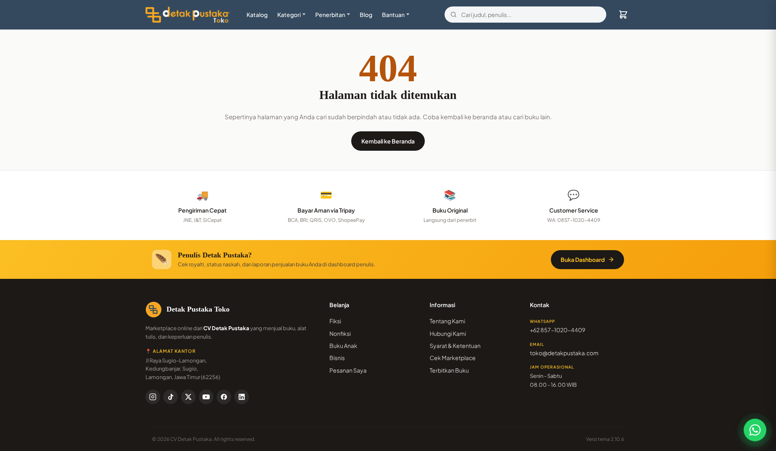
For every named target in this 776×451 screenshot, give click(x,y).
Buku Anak (343, 345)
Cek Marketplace (453, 357)
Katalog (257, 14)
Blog (366, 14)
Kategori (289, 14)
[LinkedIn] (241, 397)
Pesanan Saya (348, 370)
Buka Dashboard (583, 259)
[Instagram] (153, 397)
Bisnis (337, 357)
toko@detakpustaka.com (564, 352)
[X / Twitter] (188, 397)
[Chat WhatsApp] (755, 430)
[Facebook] (224, 397)
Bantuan (393, 14)
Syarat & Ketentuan (455, 345)
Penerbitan (330, 14)
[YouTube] (206, 397)
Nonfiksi (340, 333)
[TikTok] (170, 397)
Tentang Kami (447, 321)
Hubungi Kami (448, 333)
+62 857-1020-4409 (557, 329)
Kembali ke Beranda (388, 141)
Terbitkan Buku (449, 370)
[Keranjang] (623, 14)
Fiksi (335, 321)
